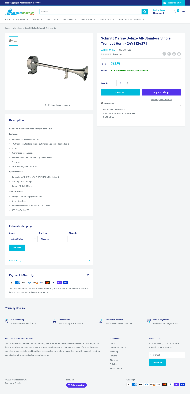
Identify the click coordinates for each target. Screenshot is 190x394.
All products (17, 28)
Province (43, 233)
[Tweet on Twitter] (174, 54)
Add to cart (120, 92)
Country (13, 233)
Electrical (51, 19)
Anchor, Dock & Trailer (15, 19)
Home (7, 28)
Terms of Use (116, 368)
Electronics (68, 19)
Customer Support (118, 347)
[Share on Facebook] (164, 54)
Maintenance (86, 19)
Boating (36, 19)
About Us (114, 360)
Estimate (17, 247)
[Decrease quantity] (113, 83)
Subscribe (157, 362)
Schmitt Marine (108, 50)
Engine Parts (105, 19)
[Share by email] (179, 54)
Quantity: (105, 83)
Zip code (73, 233)
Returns (113, 355)
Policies (113, 364)
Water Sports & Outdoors (130, 19)
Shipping (114, 351)
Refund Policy (15, 260)
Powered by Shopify (13, 383)
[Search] (145, 11)
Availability (109, 103)
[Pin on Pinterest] (169, 54)
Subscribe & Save (175, 3)
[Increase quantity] (127, 83)
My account (158, 13)
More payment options (161, 99)
